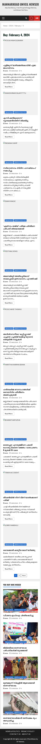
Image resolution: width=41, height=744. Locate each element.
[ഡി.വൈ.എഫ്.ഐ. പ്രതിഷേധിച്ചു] (20, 600)
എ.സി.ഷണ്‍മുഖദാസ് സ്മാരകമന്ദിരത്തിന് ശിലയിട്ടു (20, 103)
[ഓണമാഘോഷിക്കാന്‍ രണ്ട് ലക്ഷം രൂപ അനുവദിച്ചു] (20, 703)
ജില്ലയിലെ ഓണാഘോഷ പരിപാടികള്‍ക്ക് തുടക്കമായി (15, 649)
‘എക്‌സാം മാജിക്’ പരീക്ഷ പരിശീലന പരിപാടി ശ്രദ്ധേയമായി (20, 211)
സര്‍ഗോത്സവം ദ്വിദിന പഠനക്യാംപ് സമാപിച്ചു (20, 153)
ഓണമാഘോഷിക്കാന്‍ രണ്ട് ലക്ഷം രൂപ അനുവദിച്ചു (19, 719)
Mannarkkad (9, 59)
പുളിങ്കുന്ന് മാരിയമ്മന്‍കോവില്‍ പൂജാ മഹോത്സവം (20, 50)
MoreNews (31, 739)
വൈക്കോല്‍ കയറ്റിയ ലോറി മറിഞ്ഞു (20, 535)
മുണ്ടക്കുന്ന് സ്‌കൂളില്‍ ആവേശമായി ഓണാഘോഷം (19, 684)
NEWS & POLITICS (20, 59)
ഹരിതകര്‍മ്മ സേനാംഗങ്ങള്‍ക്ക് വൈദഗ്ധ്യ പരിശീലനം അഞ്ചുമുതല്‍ (20, 374)
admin (6, 71)
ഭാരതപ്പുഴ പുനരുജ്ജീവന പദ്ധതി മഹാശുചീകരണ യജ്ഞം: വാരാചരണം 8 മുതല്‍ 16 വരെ (20, 430)
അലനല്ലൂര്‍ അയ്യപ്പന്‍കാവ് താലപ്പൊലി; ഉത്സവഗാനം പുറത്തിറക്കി (20, 261)
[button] (3, 18)
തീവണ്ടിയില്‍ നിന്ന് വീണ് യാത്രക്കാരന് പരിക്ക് (20, 482)
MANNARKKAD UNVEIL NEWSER (20, 4)
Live (37, 18)
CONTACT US (15, 734)
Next (24, 575)
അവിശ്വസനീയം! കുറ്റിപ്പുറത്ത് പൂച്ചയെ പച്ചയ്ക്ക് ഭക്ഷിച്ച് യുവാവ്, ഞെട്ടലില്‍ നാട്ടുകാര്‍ (20, 319)
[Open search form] (26, 18)
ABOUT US (26, 734)
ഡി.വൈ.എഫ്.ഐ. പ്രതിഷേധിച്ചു (18, 615)
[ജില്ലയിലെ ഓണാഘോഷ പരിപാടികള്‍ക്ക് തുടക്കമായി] (20, 633)
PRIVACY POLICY (27, 731)
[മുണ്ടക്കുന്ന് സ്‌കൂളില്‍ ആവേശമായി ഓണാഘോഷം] (20, 668)
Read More (9, 87)
